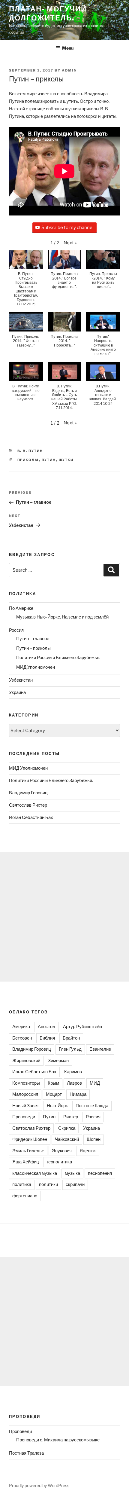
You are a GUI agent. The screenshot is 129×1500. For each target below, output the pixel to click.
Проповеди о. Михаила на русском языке (58, 1440)
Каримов (73, 1071)
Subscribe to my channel (67, 227)
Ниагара (78, 1094)
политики (48, 1184)
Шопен (93, 1139)
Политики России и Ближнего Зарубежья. (58, 657)
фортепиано (24, 1196)
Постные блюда (92, 1105)
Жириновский (26, 1060)
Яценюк (88, 1150)
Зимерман (58, 1060)
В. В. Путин (30, 451)
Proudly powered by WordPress (39, 1485)
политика (21, 1184)
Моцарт (54, 1094)
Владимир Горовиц (28, 793)
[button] (70, 243)
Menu (68, 47)
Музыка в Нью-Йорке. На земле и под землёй (62, 617)
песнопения (100, 1173)
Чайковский (67, 1139)
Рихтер (70, 1117)
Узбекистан (21, 680)
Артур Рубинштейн (82, 1026)
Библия (47, 1038)
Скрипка (66, 1128)
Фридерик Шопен (29, 1139)
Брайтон (71, 1038)
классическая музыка (34, 1173)
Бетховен (22, 1038)
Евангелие (100, 1049)
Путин (49, 460)
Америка (21, 1026)
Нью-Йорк (57, 1105)
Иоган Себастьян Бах (31, 817)
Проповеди (23, 1117)
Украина (17, 692)
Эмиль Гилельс (28, 1150)
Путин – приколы (33, 648)
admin (69, 70)
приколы (28, 460)
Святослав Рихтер (28, 805)
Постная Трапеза (26, 1453)
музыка (72, 1173)
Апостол (46, 1026)
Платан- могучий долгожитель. (48, 13)
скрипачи (75, 1184)
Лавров (74, 1083)
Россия (16, 630)
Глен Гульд (70, 1049)
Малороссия (25, 1094)
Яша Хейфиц (25, 1162)
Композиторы (26, 1083)
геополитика (59, 1162)
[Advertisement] (64, 917)
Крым (53, 1083)
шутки (66, 460)
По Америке (21, 608)
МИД (95, 1083)
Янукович (62, 1150)
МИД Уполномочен (35, 667)
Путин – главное (32, 638)
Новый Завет (25, 1105)
